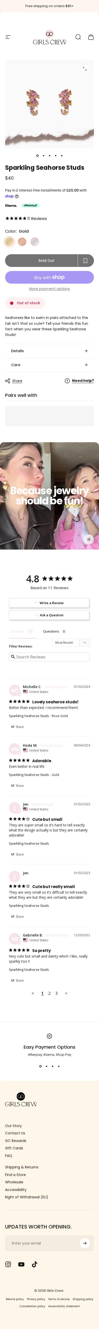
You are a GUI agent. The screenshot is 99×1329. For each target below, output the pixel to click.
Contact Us (15, 1133)
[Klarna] (11, 205)
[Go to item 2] (43, 156)
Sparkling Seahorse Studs (29, 715)
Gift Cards (14, 1148)
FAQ (8, 1156)
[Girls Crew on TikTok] (34, 1264)
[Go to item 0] (37, 156)
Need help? (83, 381)
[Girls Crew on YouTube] (21, 1264)
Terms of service (59, 1299)
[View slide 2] (46, 1066)
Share (17, 380)
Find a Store (15, 1175)
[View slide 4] (59, 1066)
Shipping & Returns (21, 1167)
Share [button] (19, 727)
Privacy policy (36, 1299)
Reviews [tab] (18, 631)
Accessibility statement (64, 1306)
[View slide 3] (53, 1066)
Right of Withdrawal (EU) (26, 1197)
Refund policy (15, 1299)
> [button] (66, 993)
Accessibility (16, 1190)
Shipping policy (83, 1299)
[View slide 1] (40, 1066)
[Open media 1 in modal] (85, 69)
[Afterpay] (30, 205)
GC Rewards (15, 1141)
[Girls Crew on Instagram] (8, 1264)
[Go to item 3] (49, 156)
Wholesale (14, 1182)
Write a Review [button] (52, 603)
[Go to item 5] (62, 156)
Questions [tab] (51, 631)
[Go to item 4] (56, 156)
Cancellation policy (32, 1306)
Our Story (13, 1126)
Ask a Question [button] (51, 615)
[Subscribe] (85, 1243)
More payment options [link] (49, 289)
